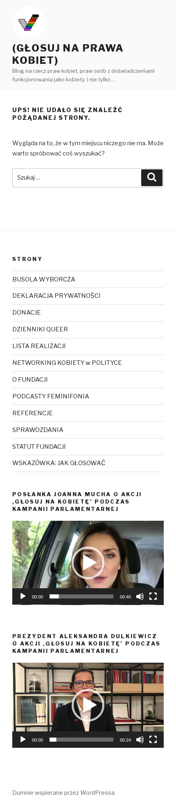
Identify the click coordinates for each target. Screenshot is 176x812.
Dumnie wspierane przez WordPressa (63, 792)
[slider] (81, 596)
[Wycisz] (140, 596)
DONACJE (26, 312)
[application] (88, 563)
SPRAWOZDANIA (37, 430)
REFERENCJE (32, 413)
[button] (88, 563)
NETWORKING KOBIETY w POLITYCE (67, 363)
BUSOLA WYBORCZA (43, 279)
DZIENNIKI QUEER (40, 329)
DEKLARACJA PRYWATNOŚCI (56, 295)
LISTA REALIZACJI (39, 346)
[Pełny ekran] (153, 596)
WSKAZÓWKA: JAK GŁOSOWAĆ (59, 463)
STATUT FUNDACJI (39, 446)
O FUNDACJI (30, 379)
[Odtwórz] (23, 596)
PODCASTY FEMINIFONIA (50, 396)
